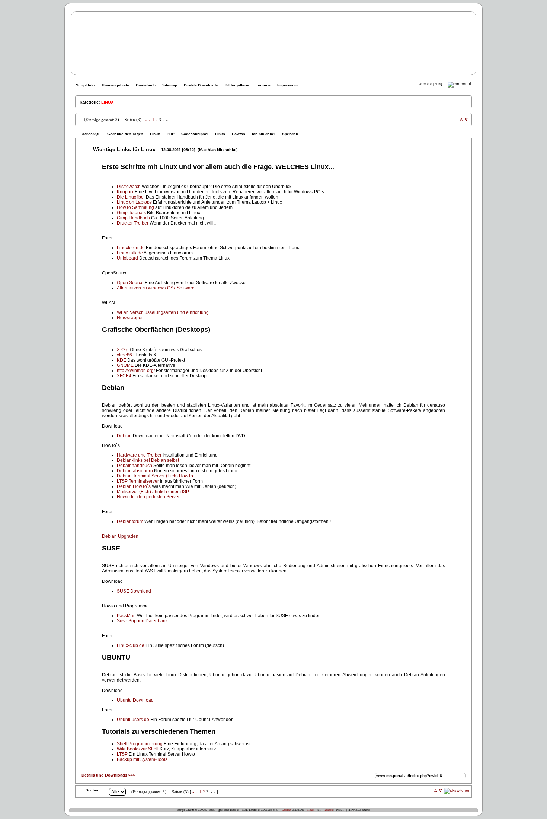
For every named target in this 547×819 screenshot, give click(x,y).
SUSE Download (134, 591)
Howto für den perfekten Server (148, 496)
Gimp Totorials (131, 212)
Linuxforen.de (131, 247)
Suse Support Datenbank (142, 620)
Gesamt (286, 810)
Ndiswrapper (130, 317)
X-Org (123, 349)
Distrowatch (129, 186)
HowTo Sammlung (135, 207)
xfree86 (124, 355)
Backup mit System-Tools (142, 759)
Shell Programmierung (140, 743)
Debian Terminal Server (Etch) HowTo (155, 476)
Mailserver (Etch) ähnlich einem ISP (153, 491)
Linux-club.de (130, 645)
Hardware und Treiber (139, 455)
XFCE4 (124, 375)
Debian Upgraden (120, 536)
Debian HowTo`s (134, 486)
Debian (124, 435)
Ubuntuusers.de (133, 719)
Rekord (328, 810)
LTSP (122, 754)
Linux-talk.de (130, 252)
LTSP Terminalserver (138, 481)
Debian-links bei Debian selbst (148, 460)
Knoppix (125, 191)
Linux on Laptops (134, 202)
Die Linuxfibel (131, 197)
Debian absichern (135, 470)
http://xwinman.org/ (136, 370)
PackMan (126, 615)
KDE (121, 360)
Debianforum (130, 521)
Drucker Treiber (132, 223)
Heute (311, 810)
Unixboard (127, 258)
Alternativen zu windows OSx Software (156, 288)
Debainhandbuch (134, 465)
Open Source (130, 282)
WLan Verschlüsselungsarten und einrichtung (163, 312)
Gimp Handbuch (133, 217)
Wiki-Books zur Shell (138, 749)
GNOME (125, 365)
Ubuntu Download (135, 700)
